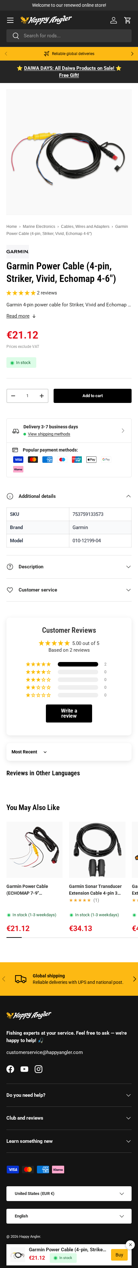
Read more (18, 316)
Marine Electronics (39, 226)
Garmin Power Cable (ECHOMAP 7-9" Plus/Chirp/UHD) (27, 890)
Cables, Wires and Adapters (85, 226)
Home (11, 226)
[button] (128, 20)
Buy (119, 1254)
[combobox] (69, 35)
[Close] (130, 1244)
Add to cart (92, 395)
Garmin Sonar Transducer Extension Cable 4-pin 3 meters (95, 890)
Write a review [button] (69, 713)
